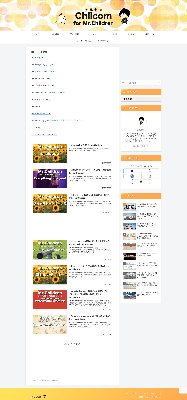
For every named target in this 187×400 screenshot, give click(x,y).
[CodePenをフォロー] (147, 146)
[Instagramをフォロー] (141, 146)
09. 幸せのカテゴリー (41, 113)
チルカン (141, 130)
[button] (159, 83)
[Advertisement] (72, 225)
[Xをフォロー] (138, 146)
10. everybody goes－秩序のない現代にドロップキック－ (56, 120)
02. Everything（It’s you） (43, 64)
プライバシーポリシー (140, 393)
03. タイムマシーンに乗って (43, 71)
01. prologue (37, 57)
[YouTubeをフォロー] (144, 146)
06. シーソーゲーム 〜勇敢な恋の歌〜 (48, 92)
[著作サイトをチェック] (134, 146)
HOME (128, 393)
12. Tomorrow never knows (44, 134)
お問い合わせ (154, 393)
